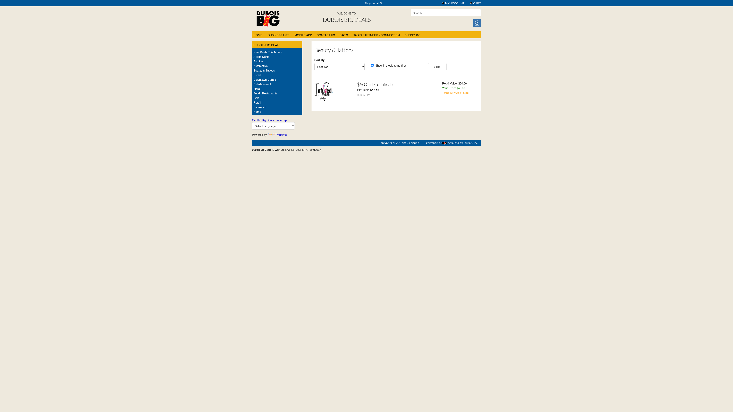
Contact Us (326, 35)
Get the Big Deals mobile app (270, 120)
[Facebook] (477, 23)
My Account (454, 3)
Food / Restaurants (265, 93)
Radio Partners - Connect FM (376, 35)
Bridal (257, 75)
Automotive (260, 66)
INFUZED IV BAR (368, 90)
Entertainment (262, 84)
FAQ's (344, 35)
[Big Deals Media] (444, 143)
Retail (257, 102)
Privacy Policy (390, 143)
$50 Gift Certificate (375, 84)
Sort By (319, 60)
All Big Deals (261, 57)
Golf (256, 98)
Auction (258, 61)
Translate (281, 135)
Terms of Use (410, 143)
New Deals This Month (267, 52)
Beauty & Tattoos (264, 70)
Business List (278, 35)
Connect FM (455, 143)
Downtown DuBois (265, 79)
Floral (256, 89)
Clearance (259, 107)
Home (257, 35)
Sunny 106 (412, 35)
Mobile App (303, 35)
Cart (476, 3)
